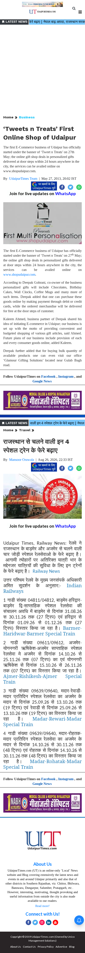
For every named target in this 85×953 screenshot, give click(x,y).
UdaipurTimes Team (23, 178)
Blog (71, 946)
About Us (42, 864)
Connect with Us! (43, 913)
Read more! (42, 906)
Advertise (61, 946)
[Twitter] (35, 922)
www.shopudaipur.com (19, 274)
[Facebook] (28, 922)
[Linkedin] (48, 922)
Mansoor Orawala (21, 459)
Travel (24, 430)
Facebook (48, 376)
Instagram (65, 376)
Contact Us (29, 946)
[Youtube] (55, 922)
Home (8, 117)
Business (27, 117)
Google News (42, 381)
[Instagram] (42, 922)
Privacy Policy (46, 946)
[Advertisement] (42, 70)
